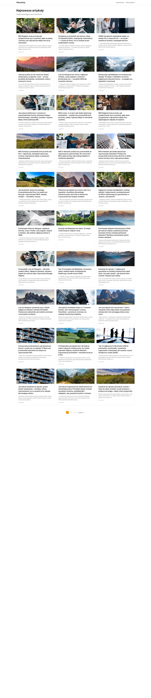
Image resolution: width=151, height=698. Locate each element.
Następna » (81, 412)
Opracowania (120, 2)
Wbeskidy (20, 2)
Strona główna (130, 2)
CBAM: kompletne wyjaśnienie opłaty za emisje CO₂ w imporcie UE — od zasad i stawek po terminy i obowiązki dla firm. (113, 38)
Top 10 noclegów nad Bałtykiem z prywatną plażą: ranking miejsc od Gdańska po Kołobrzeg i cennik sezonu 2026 (74, 271)
